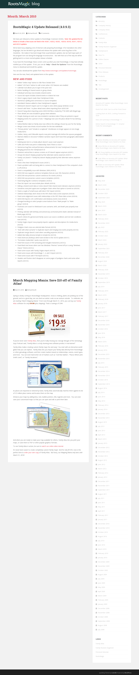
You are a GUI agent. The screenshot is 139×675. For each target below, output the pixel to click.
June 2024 (101, 210)
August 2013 (102, 422)
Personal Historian (104, 68)
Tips (99, 85)
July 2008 (101, 630)
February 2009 (103, 600)
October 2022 (103, 236)
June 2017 (101, 308)
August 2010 (102, 536)
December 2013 (103, 414)
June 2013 (101, 431)
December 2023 (103, 223)
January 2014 (102, 409)
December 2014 (103, 371)
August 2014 (102, 388)
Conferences (102, 34)
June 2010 (101, 545)
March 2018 (102, 295)
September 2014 (104, 384)
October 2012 (103, 456)
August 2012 (102, 460)
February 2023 (103, 232)
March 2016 (102, 342)
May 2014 (101, 401)
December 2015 (103, 354)
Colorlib (114, 673)
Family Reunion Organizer (107, 47)
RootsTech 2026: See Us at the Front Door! (111, 109)
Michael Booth (32, 33)
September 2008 (104, 621)
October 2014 (103, 380)
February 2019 (103, 291)
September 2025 (104, 198)
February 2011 (103, 515)
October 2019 (103, 278)
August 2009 (102, 574)
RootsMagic (102, 80)
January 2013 (102, 443)
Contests (101, 38)
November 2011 (103, 486)
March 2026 (102, 185)
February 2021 (103, 253)
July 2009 (101, 579)
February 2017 (103, 316)
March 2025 (102, 206)
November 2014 (103, 375)
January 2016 (102, 350)
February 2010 (103, 553)
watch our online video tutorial (52, 446)
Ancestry (101, 21)
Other (100, 64)
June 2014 (101, 397)
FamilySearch (103, 51)
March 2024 (102, 215)
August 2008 (102, 625)
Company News (104, 30)
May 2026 (101, 181)
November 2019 (103, 274)
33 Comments (44, 33)
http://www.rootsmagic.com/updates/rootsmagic (59, 71)
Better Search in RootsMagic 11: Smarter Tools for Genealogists (110, 125)
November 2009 (103, 566)
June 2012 (101, 464)
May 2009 (101, 587)
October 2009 (103, 570)
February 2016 (103, 346)
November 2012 (103, 452)
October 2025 (103, 193)
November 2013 (103, 418)
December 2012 (103, 447)
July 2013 (101, 426)
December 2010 (103, 524)
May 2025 (101, 202)
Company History (104, 25)
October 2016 (103, 329)
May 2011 (101, 507)
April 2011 (101, 511)
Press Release (103, 72)
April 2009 (101, 591)
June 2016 (101, 333)
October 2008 (103, 617)
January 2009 (102, 604)
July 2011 (101, 498)
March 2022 (102, 240)
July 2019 (101, 287)
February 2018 (103, 299)
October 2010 (103, 532)
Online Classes (103, 59)
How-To (101, 55)
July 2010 (101, 541)
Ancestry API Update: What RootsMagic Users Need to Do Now (112, 104)
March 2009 (102, 596)
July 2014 (101, 392)
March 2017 (102, 312)
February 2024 (103, 219)
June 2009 (101, 583)
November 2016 (103, 325)
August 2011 (102, 494)
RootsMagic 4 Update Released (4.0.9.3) (42, 27)
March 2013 (102, 439)
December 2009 (103, 562)
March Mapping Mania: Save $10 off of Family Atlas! (47, 282)
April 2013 (101, 435)
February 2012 (103, 473)
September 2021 (104, 248)
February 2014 (103, 405)
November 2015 (103, 359)
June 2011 (101, 502)
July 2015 (101, 363)
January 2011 (102, 519)
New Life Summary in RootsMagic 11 (109, 120)
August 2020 (102, 261)
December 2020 (103, 257)
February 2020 (103, 270)
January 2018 (102, 303)
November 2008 (103, 613)
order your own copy (31, 452)
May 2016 (101, 337)
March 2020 (102, 265)
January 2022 (102, 244)
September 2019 (104, 282)
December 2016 (103, 320)
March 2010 (102, 549)
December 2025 (103, 189)
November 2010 (103, 528)
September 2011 (104, 490)
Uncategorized (103, 89)
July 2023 (101, 227)
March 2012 (102, 469)
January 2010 (102, 558)
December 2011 (103, 481)
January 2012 (102, 477)
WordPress (128, 673)
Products (101, 76)
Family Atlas (32, 341)
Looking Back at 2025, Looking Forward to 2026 (111, 114)
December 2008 (103, 608)
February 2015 (103, 367)
